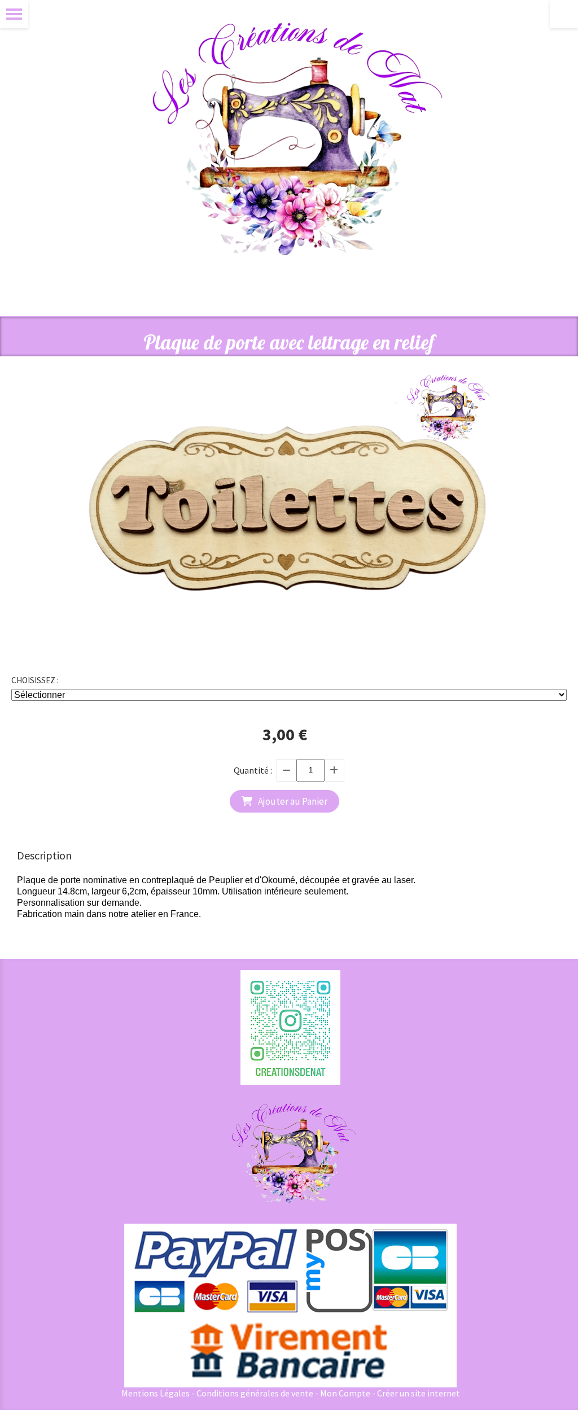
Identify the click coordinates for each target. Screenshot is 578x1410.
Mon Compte (345, 1393)
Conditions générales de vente (254, 1393)
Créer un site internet (418, 1393)
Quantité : (253, 770)
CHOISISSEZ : (35, 680)
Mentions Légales (155, 1393)
